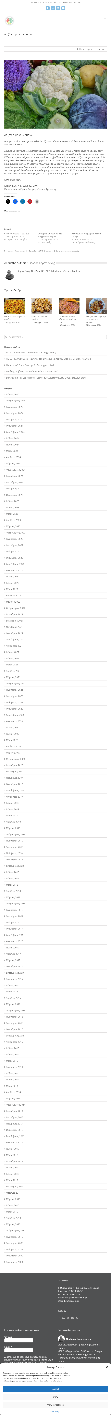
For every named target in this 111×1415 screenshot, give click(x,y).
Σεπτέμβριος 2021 (15, 639)
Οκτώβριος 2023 (14, 494)
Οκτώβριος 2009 (14, 1255)
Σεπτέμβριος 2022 (15, 564)
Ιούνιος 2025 (12, 394)
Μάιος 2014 (12, 1085)
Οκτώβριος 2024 (14, 425)
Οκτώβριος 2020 (14, 708)
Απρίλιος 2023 (13, 520)
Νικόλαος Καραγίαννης (16, 251)
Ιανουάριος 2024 (14, 476)
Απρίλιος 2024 (13, 457)
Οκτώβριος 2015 (14, 1029)
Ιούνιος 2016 (12, 985)
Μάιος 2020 (12, 740)
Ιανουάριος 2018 (14, 909)
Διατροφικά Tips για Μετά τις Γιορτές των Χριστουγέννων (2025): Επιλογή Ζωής (46, 377)
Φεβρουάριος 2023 (15, 532)
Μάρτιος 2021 (13, 677)
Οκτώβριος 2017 (14, 928)
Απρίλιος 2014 (13, 1092)
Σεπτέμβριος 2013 (15, 1136)
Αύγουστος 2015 (14, 1041)
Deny (55, 1397)
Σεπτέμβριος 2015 (15, 1035)
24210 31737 (76, 1291)
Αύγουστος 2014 (14, 1067)
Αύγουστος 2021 (14, 645)
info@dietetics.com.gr (72, 2)
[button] (106, 1367)
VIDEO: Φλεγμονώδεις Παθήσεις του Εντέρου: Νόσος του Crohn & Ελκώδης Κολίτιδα (48, 358)
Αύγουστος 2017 (14, 941)
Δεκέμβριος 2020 (14, 696)
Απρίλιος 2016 (13, 997)
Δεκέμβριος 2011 (14, 1186)
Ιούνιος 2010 (12, 1205)
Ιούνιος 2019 (12, 809)
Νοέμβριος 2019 (14, 777)
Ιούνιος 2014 (12, 1079)
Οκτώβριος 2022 (14, 557)
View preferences (55, 1405)
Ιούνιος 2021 (12, 658)
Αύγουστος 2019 (14, 796)
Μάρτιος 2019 (13, 828)
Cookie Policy (54, 1411)
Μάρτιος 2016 (13, 1004)
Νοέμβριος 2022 (14, 551)
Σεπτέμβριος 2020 (15, 714)
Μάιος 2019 (12, 815)
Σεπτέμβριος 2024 (15, 432)
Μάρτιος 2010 (13, 1224)
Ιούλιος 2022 (12, 576)
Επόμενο (100, 49)
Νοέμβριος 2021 (14, 626)
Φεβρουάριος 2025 (15, 400)
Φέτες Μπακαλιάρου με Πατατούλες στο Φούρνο (96, 319)
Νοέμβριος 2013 (14, 1123)
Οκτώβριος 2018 (14, 859)
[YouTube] (72, 1318)
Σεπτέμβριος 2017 (15, 935)
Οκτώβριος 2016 (14, 966)
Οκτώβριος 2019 (14, 784)
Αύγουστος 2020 (14, 721)
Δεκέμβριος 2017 (14, 916)
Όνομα (8, 1336)
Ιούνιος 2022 (12, 582)
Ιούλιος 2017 (12, 947)
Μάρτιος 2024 (13, 463)
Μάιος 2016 (12, 991)
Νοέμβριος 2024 (14, 419)
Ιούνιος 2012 (12, 1173)
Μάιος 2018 (12, 884)
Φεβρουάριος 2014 (15, 1104)
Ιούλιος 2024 (12, 438)
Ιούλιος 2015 (12, 1048)
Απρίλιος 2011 (13, 1192)
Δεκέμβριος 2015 (14, 1023)
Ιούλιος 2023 (12, 501)
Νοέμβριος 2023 (14, 488)
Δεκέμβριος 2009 (14, 1243)
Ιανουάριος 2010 (14, 1236)
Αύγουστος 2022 (14, 570)
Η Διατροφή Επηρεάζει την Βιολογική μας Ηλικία (30, 365)
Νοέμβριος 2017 (14, 922)
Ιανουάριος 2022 (14, 614)
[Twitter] (68, 1318)
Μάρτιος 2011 (13, 1199)
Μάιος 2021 (12, 664)
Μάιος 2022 (12, 589)
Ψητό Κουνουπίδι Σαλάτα (16, 233)
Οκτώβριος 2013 (14, 1129)
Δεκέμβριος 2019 (14, 771)
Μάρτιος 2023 (13, 526)
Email (8, 1346)
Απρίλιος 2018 (13, 890)
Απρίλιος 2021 (13, 670)
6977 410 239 (73, 1294)
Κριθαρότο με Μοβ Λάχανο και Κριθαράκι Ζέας (68, 319)
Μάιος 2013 (12, 1155)
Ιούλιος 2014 (12, 1073)
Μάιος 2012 (12, 1180)
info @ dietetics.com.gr (75, 1297)
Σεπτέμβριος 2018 (15, 865)
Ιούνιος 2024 (12, 444)
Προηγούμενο (86, 49)
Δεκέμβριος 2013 (14, 1117)
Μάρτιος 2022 (13, 601)
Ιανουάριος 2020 (14, 765)
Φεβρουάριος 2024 (15, 469)
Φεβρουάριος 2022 (15, 608)
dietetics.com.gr (71, 1300)
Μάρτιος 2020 (13, 752)
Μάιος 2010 (12, 1211)
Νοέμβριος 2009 (14, 1249)
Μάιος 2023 (12, 513)
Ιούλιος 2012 (12, 1167)
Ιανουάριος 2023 (14, 538)
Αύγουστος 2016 (14, 978)
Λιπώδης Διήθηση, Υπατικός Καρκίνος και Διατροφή (32, 371)
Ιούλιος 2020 (12, 727)
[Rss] (77, 1318)
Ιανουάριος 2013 (14, 1161)
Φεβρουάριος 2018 (15, 903)
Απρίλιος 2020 (13, 746)
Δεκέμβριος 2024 (14, 413)
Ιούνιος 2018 (12, 878)
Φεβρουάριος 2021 (15, 683)
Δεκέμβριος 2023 (14, 482)
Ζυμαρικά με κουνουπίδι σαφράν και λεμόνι (50, 235)
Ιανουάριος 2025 (14, 406)
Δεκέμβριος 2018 (14, 847)
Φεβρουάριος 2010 (15, 1230)
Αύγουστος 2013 (14, 1142)
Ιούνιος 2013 (12, 1148)
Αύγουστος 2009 (14, 1261)
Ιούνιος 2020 (12, 733)
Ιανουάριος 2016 (14, 1016)
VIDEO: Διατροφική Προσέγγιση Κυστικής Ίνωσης (31, 352)
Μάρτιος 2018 (13, 897)
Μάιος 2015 (12, 1060)
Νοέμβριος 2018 (14, 853)
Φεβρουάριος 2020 (15, 759)
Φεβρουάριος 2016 (15, 1010)
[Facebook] (59, 1318)
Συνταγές (49, 251)
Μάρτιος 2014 (13, 1098)
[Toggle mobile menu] (105, 17)
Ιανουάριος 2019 (14, 840)
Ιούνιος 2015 (12, 1054)
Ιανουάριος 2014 (14, 1111)
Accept (55, 1389)
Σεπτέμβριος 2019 (15, 790)
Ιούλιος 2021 (12, 652)
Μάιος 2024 (12, 450)
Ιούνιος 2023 (12, 507)
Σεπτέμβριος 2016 (15, 972)
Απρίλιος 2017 (13, 953)
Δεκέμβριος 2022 (14, 545)
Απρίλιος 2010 (13, 1217)
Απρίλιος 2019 (13, 821)
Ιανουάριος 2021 (14, 689)
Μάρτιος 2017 (13, 960)
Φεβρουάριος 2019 (15, 834)
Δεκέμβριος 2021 (14, 620)
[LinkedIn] (63, 1318)
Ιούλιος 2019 (12, 802)
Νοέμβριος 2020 (14, 702)
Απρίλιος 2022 (13, 595)
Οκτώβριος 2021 (14, 633)
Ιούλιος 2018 (12, 872)
